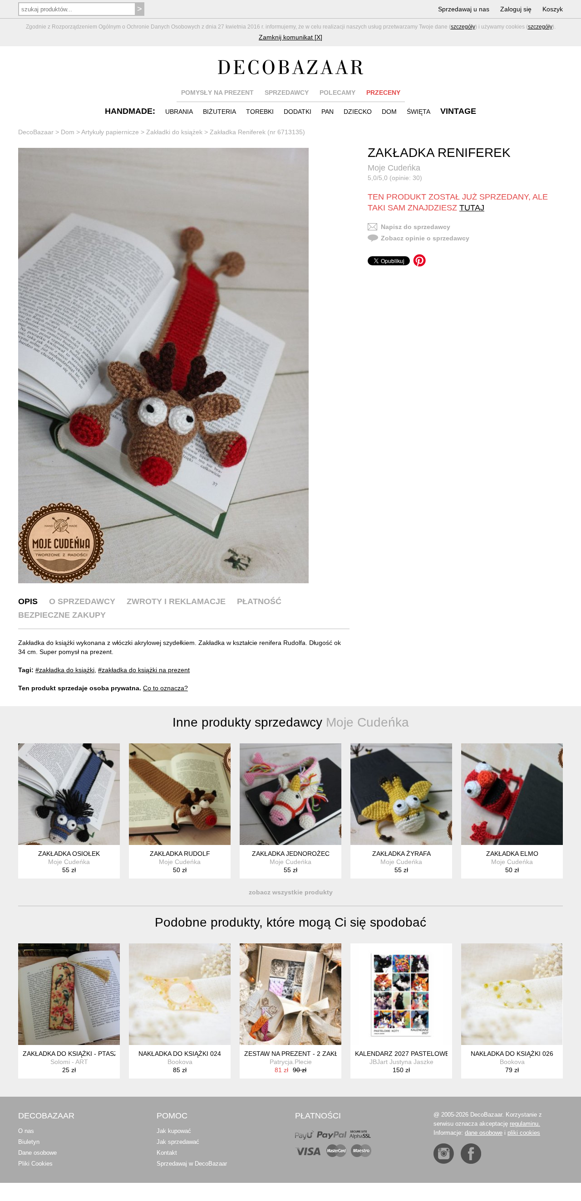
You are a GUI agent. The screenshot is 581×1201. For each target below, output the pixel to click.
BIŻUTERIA (219, 111)
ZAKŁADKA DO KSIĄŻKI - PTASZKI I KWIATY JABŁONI (102, 1053)
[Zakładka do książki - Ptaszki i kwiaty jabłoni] (69, 994)
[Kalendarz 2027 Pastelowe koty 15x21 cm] (401, 994)
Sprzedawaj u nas (463, 9)
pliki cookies (523, 1132)
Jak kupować (174, 1131)
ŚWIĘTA (418, 111)
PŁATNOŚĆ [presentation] (259, 601)
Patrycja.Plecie (291, 1061)
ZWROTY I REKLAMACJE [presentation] (176, 601)
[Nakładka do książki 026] (512, 994)
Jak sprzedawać (178, 1141)
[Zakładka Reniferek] (163, 365)
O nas (26, 1131)
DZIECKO (358, 111)
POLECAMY (337, 92)
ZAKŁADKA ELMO (512, 853)
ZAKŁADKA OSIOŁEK (69, 853)
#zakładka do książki (64, 670)
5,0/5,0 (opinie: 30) (395, 177)
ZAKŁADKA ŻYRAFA (401, 853)
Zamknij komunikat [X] (290, 37)
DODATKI (297, 111)
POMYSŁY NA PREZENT (217, 92)
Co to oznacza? (165, 688)
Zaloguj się (516, 9)
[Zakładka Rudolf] (180, 794)
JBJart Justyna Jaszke (401, 1061)
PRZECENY (383, 92)
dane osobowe (483, 1132)
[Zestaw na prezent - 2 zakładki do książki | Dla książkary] (290, 994)
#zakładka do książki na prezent (144, 670)
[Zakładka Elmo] (512, 794)
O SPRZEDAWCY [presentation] (82, 601)
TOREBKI (260, 111)
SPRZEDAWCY (287, 92)
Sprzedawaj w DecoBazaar (192, 1163)
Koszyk (552, 9)
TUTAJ (471, 207)
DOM (389, 111)
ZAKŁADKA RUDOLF (180, 853)
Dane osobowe (37, 1152)
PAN (327, 111)
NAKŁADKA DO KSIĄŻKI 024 (179, 1053)
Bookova (179, 1061)
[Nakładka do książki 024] (180, 994)
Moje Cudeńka (394, 167)
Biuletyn (28, 1141)
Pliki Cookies (35, 1163)
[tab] (28, 601)
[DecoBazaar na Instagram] (443, 1153)
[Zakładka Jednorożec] (290, 794)
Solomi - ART (69, 1061)
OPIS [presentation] (28, 601)
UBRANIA (179, 111)
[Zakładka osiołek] (69, 794)
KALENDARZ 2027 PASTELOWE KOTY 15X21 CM (428, 1053)
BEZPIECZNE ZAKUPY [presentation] (62, 615)
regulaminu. (525, 1123)
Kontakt (167, 1152)
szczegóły (463, 27)
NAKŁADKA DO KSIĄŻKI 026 (512, 1053)
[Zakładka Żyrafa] (401, 794)
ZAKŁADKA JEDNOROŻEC (291, 853)
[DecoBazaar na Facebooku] (471, 1153)
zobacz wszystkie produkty (291, 892)
